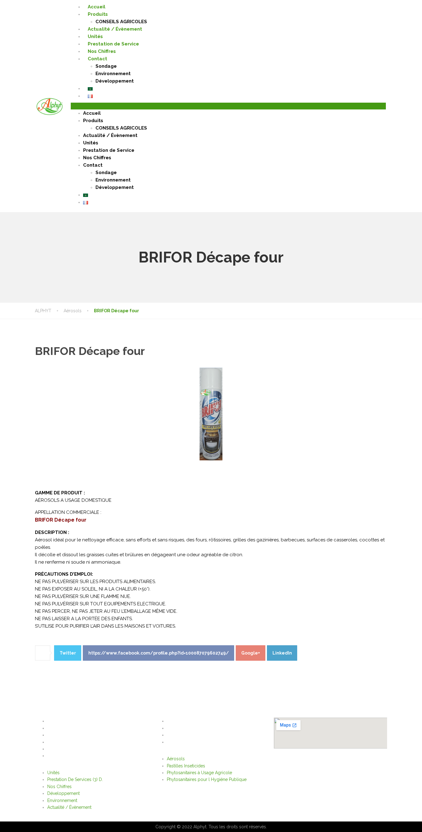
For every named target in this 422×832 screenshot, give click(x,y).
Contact (97, 59)
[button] (228, 106)
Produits (98, 14)
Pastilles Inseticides (187, 728)
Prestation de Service (113, 44)
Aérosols (177, 721)
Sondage (106, 66)
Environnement (113, 73)
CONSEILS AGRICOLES (121, 21)
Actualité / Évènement (115, 29)
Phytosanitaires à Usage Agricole (201, 734)
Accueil (96, 7)
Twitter (68, 653)
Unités (95, 36)
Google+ (250, 653)
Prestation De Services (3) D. (76, 728)
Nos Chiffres (102, 51)
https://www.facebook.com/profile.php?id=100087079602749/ (158, 653)
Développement (114, 81)
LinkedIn (282, 653)
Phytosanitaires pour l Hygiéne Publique (208, 742)
